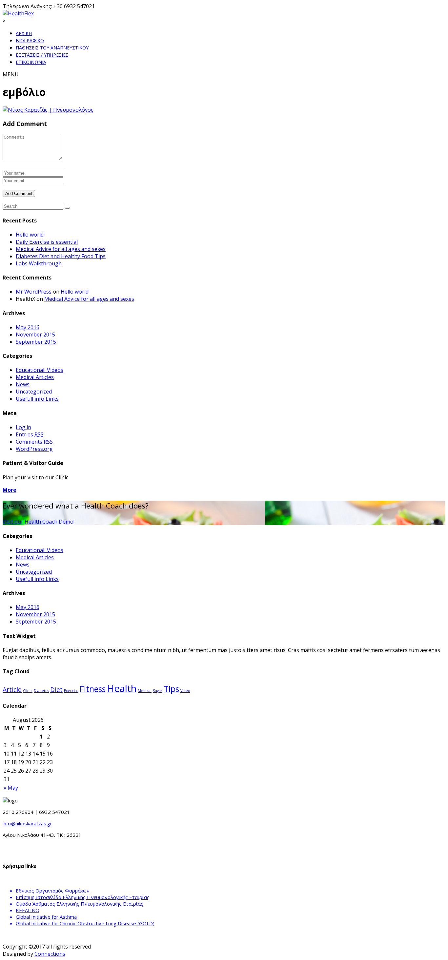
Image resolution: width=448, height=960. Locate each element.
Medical (145, 690)
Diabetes (41, 690)
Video (185, 690)
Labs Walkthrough (39, 263)
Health (121, 688)
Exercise (71, 690)
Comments (34, 441)
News (23, 384)
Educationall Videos (39, 370)
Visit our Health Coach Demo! (38, 521)
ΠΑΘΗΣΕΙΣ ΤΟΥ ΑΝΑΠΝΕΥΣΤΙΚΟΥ (52, 48)
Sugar (157, 690)
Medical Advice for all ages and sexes (61, 249)
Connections (49, 953)
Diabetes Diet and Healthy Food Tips (61, 256)
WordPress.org (34, 448)
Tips (171, 688)
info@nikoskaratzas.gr (27, 823)
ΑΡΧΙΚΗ (24, 33)
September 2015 (36, 341)
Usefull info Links (37, 398)
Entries (30, 434)
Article (12, 689)
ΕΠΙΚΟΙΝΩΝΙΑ (31, 62)
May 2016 (27, 327)
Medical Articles (35, 377)
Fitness (93, 688)
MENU (11, 74)
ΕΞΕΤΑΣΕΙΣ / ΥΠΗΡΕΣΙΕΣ (42, 55)
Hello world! (30, 234)
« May (11, 787)
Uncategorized (34, 391)
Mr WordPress (33, 291)
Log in (23, 427)
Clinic (27, 690)
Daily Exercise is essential (47, 241)
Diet (56, 689)
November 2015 (35, 334)
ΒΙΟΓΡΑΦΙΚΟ (30, 40)
